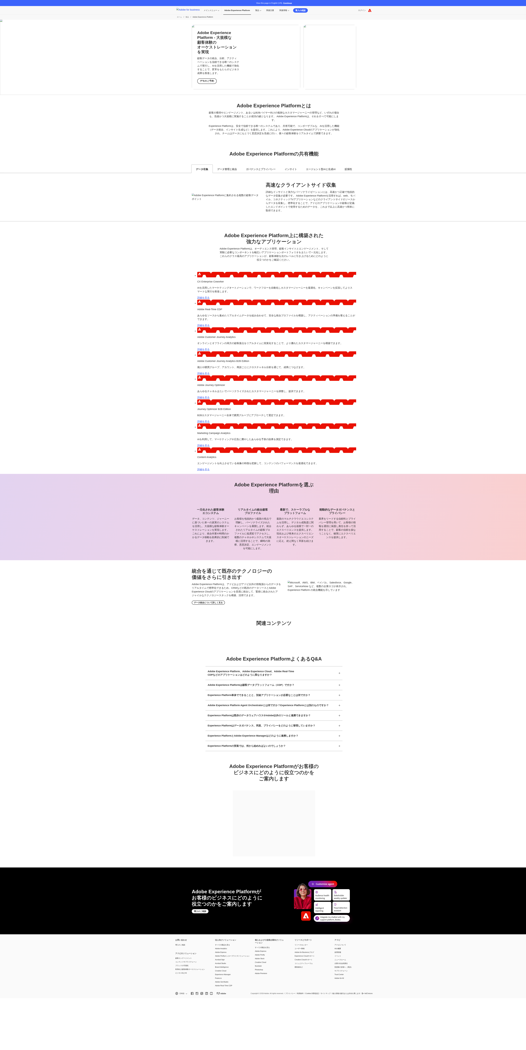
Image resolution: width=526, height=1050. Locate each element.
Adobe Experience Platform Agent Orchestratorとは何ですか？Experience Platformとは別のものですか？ (268, 705)
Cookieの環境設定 (312, 993)
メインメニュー (210, 10)
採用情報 (338, 952)
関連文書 (270, 10)
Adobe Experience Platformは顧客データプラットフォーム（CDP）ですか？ (251, 685)
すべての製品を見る (222, 945)
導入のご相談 (200, 911)
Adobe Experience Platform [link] (237, 10)
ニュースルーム (340, 960)
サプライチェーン (341, 971)
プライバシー (290, 993)
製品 (257, 10)
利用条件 (300, 993)
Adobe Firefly (260, 955)
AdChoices (368, 993)
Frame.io (218, 978)
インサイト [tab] (291, 169)
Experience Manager (223, 974)
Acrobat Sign (220, 960)
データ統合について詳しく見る (208, 602)
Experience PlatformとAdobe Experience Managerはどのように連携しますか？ (253, 735)
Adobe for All (339, 978)
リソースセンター (301, 945)
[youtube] (211, 993)
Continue (287, 3)
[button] (181, 993)
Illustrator (258, 966)
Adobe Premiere (261, 973)
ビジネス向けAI (181, 973)
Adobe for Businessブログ (304, 952)
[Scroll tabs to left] (2, 169)
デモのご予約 (207, 81)
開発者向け (299, 967)
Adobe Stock (259, 959)
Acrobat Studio (220, 963)
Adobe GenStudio (221, 982)
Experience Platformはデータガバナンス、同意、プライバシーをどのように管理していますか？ (261, 725)
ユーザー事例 (300, 949)
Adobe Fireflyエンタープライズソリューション (231, 956)
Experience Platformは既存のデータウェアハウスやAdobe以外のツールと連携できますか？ (259, 715)
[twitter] (201, 993)
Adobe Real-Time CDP (223, 986)
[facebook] (192, 993)
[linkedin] (206, 993)
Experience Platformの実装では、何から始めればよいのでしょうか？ (247, 746)
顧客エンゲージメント (183, 958)
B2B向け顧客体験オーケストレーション (190, 969)
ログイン (362, 10)
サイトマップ (326, 993)
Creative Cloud (220, 971)
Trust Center (339, 974)
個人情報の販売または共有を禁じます (346, 993)
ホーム (179, 17)
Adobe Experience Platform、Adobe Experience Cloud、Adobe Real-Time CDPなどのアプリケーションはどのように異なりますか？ (251, 673)
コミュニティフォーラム (304, 963)
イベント (338, 956)
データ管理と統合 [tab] (227, 169)
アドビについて (340, 945)
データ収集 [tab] (202, 169)
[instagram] (197, 993)
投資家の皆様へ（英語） (344, 967)
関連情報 (283, 10)
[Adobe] (370, 10)
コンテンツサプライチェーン (186, 962)
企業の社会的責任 (341, 963)
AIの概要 (338, 949)
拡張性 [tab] (348, 169)
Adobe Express (220, 952)
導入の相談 (300, 10)
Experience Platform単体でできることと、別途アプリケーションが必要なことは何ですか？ (259, 695)
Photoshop (259, 970)
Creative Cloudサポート (303, 960)
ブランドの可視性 (181, 966)
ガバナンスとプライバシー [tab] (261, 169)
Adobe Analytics (221, 949)
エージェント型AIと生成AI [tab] (321, 169)
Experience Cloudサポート (305, 956)
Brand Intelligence (222, 967)
